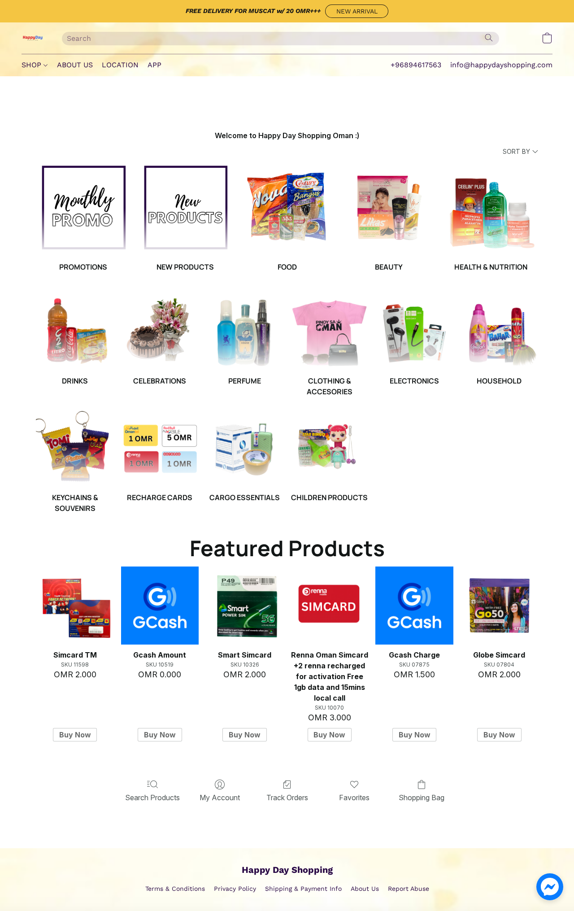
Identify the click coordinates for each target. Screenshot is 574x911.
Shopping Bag (421, 797)
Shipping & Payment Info (303, 888)
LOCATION (120, 65)
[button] (356, 11)
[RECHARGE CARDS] (160, 447)
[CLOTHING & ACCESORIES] (329, 330)
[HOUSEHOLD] (499, 330)
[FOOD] (287, 208)
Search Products (152, 797)
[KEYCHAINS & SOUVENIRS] (74, 447)
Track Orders (287, 797)
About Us (365, 888)
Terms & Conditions (175, 888)
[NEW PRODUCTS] (185, 208)
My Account (220, 797)
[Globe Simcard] (499, 605)
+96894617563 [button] (416, 65)
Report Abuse (408, 888)
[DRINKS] (74, 330)
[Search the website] (489, 37)
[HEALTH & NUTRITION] (491, 208)
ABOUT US (75, 65)
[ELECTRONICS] (414, 330)
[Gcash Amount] (160, 605)
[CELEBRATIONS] (160, 330)
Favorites (354, 797)
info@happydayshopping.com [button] (501, 65)
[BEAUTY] (389, 208)
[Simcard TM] (74, 605)
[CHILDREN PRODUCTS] (329, 447)
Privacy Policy (235, 888)
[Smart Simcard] (244, 605)
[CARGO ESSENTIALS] (244, 447)
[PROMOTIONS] (83, 208)
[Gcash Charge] (414, 605)
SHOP (32, 65)
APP (154, 65)
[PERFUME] (244, 330)
